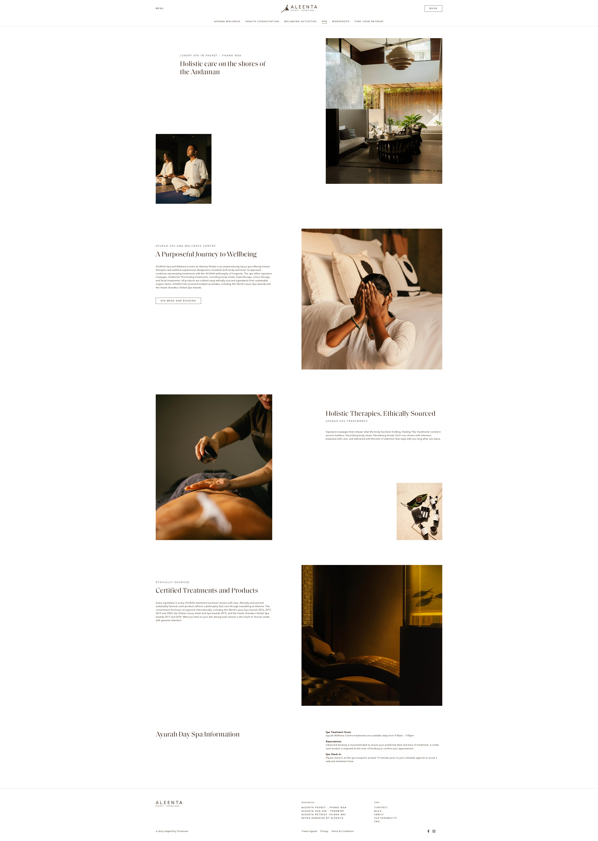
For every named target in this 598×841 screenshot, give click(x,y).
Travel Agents (309, 831)
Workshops (341, 22)
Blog (378, 811)
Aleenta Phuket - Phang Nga (324, 808)
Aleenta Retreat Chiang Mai (323, 815)
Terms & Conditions (342, 831)
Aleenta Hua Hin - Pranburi (322, 811)
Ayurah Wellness (227, 22)
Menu (160, 8)
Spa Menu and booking (178, 301)
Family (379, 815)
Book (433, 8)
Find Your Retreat (369, 22)
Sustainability (385, 818)
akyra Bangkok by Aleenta (322, 818)
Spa (324, 22)
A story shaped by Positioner (172, 831)
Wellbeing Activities (300, 22)
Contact (381, 808)
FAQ (377, 822)
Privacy (324, 831)
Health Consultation (262, 22)
